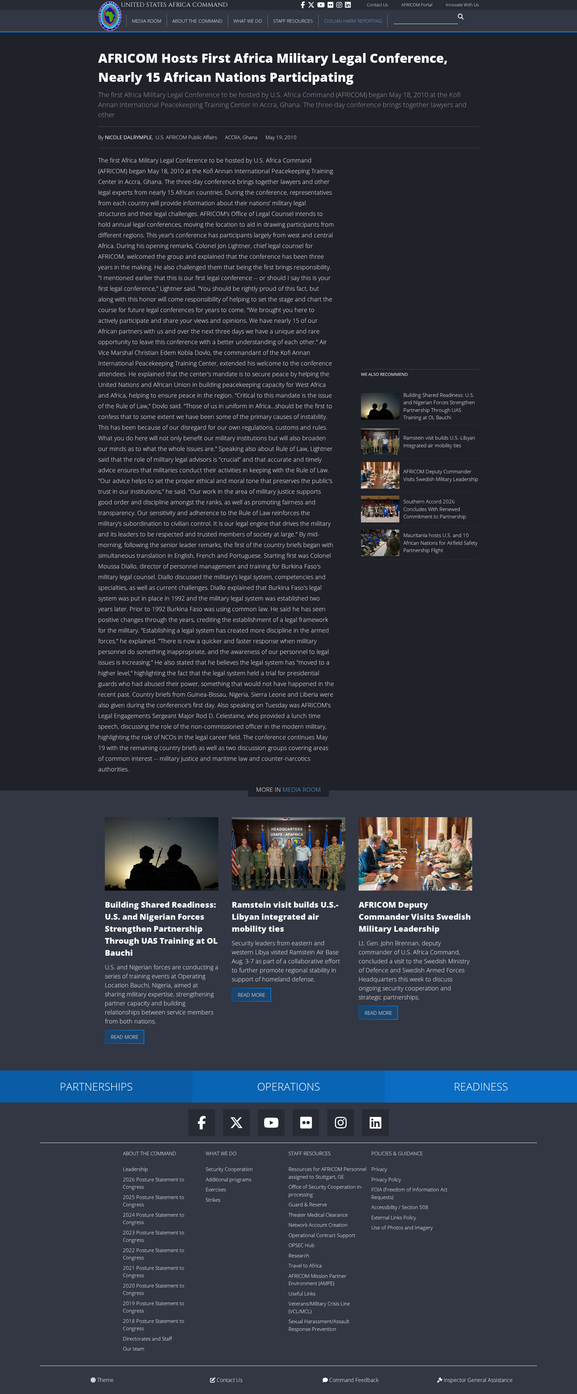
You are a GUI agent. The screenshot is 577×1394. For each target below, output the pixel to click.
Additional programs (228, 1179)
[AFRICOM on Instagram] (340, 5)
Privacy (379, 1169)
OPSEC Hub (301, 1245)
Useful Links (302, 1293)
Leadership (135, 1169)
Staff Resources (309, 1153)
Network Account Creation (318, 1224)
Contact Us (377, 5)
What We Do (221, 1153)
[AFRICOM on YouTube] (322, 5)
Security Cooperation (229, 1169)
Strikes (213, 1199)
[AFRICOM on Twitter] (312, 5)
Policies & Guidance (397, 1153)
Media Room (301, 789)
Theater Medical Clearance (318, 1214)
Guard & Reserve (307, 1204)
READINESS (481, 1086)
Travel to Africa (305, 1265)
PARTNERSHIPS (96, 1086)
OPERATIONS (288, 1086)
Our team (133, 1348)
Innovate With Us (462, 5)
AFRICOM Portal (416, 5)
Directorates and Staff (147, 1338)
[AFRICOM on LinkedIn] (349, 5)
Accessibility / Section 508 (399, 1207)
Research (298, 1255)
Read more (124, 1036)
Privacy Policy (386, 1179)
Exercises (216, 1189)
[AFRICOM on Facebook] (304, 5)
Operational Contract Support (321, 1235)
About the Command (149, 1153)
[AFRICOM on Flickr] (332, 5)
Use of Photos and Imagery (402, 1227)
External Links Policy (393, 1217)
